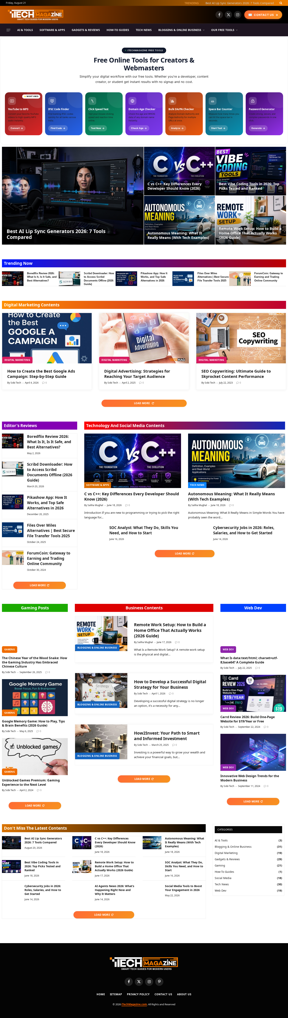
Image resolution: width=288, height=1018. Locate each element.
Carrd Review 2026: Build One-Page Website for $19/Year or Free (247, 719)
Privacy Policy (138, 994)
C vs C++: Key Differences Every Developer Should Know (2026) (233, 3)
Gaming (9, 649)
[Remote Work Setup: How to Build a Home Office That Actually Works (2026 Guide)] (250, 220)
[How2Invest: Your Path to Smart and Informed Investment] (101, 741)
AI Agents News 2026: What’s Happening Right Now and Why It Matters (114, 890)
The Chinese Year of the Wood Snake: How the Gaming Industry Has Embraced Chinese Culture (34, 662)
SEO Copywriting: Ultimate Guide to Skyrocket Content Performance (236, 373)
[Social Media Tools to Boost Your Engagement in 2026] (152, 890)
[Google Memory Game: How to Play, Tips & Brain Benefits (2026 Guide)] (35, 697)
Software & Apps (52, 30)
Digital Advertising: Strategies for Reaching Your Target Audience (137, 373)
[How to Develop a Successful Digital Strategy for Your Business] (101, 690)
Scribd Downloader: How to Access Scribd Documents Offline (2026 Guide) (99, 279)
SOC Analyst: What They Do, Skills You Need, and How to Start (143, 530)
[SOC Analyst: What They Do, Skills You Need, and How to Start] (95, 532)
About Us (184, 994)
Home (101, 994)
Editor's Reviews (20, 425)
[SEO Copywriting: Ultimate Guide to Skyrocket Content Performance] (241, 338)
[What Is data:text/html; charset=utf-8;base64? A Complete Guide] (253, 634)
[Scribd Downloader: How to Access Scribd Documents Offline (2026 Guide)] (69, 278)
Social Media (223, 878)
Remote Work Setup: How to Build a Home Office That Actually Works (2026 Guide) (250, 233)
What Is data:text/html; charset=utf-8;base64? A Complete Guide (249, 660)
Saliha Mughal (95, 505)
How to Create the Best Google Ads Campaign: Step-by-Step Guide (41, 373)
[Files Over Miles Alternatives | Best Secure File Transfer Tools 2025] (183, 278)
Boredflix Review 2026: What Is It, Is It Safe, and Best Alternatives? (42, 277)
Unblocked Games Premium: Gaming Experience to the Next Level (31, 782)
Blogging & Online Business (179, 30)
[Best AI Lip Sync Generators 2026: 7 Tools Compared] (73, 196)
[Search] (280, 3)
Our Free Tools (222, 30)
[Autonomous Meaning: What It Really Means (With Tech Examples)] (179, 220)
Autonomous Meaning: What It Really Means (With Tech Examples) (178, 235)
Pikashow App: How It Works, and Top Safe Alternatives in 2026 (154, 277)
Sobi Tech (16, 382)
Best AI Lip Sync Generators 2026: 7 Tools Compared (56, 234)
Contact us (163, 994)
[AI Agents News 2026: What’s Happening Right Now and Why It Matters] (81, 890)
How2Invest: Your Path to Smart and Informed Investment (167, 735)
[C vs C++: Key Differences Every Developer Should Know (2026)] (179, 171)
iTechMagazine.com (134, 1004)
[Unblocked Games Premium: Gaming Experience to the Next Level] (35, 756)
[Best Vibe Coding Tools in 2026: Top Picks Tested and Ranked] (250, 171)
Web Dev (253, 608)
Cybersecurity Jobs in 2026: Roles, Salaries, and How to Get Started (243, 530)
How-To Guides (118, 30)
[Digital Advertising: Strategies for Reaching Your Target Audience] (144, 338)
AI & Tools (25, 30)
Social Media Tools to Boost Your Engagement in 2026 (183, 888)
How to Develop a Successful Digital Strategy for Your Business (170, 684)
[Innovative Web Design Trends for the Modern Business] (253, 752)
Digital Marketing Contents (31, 305)
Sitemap (116, 994)
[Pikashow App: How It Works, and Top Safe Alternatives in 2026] (126, 278)
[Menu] (8, 30)
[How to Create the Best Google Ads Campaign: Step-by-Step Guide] (47, 338)
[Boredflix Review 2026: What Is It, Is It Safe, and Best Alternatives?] (13, 278)
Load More (142, 403)
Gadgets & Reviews (86, 30)
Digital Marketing (17, 360)
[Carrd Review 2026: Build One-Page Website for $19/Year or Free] (253, 693)
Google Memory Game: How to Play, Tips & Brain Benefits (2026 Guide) (33, 723)
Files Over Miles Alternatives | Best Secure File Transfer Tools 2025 (213, 277)
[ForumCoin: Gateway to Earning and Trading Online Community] (240, 278)
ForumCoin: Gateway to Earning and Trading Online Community (268, 277)
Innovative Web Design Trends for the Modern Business (249, 778)
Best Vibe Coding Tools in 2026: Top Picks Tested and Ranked (249, 186)
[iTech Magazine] (35, 15)
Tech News (144, 30)
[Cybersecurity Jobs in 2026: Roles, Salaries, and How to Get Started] (199, 532)
